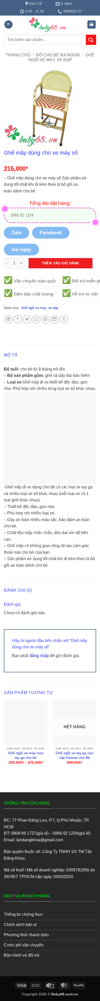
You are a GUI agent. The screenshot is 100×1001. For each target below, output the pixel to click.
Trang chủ (18, 55)
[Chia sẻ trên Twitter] (27, 319)
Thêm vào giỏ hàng (60, 263)
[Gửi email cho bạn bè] (36, 319)
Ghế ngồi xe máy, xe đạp (39, 308)
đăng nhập (39, 655)
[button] (8, 24)
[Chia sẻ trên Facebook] (18, 319)
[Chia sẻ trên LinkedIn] (55, 319)
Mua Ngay (25, 705)
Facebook (51, 233)
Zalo (17, 233)
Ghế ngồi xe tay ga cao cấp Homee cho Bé (74, 755)
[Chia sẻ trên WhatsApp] (8, 319)
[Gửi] (91, 40)
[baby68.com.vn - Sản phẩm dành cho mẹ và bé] (50, 25)
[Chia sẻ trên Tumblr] (64, 319)
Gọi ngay (21, 249)
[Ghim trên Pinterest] (45, 319)
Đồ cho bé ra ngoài (58, 55)
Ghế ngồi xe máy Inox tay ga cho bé (26, 755)
